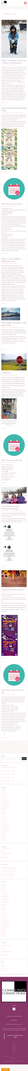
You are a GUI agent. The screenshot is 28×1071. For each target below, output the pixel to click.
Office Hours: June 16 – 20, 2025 (8, 774)
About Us (14, 1045)
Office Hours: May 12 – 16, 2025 (7, 780)
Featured (3, 851)
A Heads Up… (6, 373)
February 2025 (4, 796)
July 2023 (3, 834)
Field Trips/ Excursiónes (6, 853)
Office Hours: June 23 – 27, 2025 (8, 770)
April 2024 (3, 816)
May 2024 (3, 814)
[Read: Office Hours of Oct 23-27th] (14, 188)
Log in (2, 964)
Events (13, 112)
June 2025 (3, 789)
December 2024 (5, 800)
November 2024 (4, 802)
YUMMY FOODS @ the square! (12, 590)
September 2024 (5, 806)
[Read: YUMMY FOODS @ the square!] (14, 578)
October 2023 (4, 828)
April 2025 (3, 792)
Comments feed (5, 968)
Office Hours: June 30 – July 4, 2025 (8, 767)
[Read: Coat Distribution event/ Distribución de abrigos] (14, 495)
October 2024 (4, 804)
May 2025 (3, 790)
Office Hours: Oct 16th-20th (11, 460)
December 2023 (5, 824)
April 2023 (3, 839)
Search (3, 756)
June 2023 (3, 835)
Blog (14, 1051)
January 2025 (4, 798)
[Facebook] (14, 1009)
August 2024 (4, 808)
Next (14, 745)
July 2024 (3, 810)
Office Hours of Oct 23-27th (11, 204)
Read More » (4, 102)
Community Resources (6, 112)
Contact (14, 1049)
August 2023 (4, 832)
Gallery (14, 1048)
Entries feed (4, 966)
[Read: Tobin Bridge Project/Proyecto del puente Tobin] (10, 313)
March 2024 (3, 818)
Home (14, 1043)
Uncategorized (4, 263)
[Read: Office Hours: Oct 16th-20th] (14, 444)
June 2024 (3, 812)
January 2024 (4, 822)
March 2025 (3, 794)
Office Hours (4, 65)
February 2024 (4, 820)
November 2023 (4, 826)
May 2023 (3, 837)
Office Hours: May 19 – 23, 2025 (7, 777)
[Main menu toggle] (25, 3)
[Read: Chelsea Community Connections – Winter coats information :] (14, 38)
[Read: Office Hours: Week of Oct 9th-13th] (14, 674)
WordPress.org (4, 970)
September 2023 (5, 830)
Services (14, 1046)
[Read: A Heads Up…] (14, 361)
